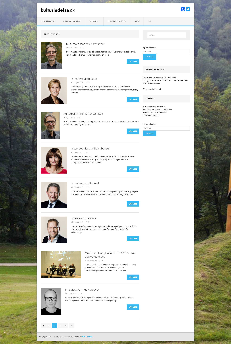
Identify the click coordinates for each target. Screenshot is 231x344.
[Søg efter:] (166, 35)
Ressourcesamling (117, 21)
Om (149, 21)
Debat (137, 21)
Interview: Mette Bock (84, 79)
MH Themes (87, 336)
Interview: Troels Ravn (84, 218)
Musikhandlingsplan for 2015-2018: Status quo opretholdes (110, 254)
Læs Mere (133, 61)
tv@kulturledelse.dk (151, 115)
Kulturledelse (48, 21)
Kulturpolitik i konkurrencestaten (83, 113)
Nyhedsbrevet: (150, 47)
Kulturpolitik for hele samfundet (85, 44)
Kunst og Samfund (72, 21)
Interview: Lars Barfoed (85, 183)
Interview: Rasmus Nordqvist (82, 289)
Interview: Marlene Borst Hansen (90, 148)
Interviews (94, 21)
